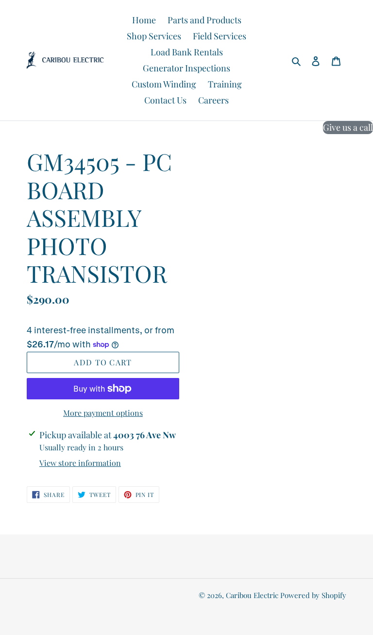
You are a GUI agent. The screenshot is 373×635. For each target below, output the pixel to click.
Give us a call (348, 127)
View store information (80, 463)
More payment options (103, 413)
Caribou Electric (252, 595)
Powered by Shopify (313, 595)
